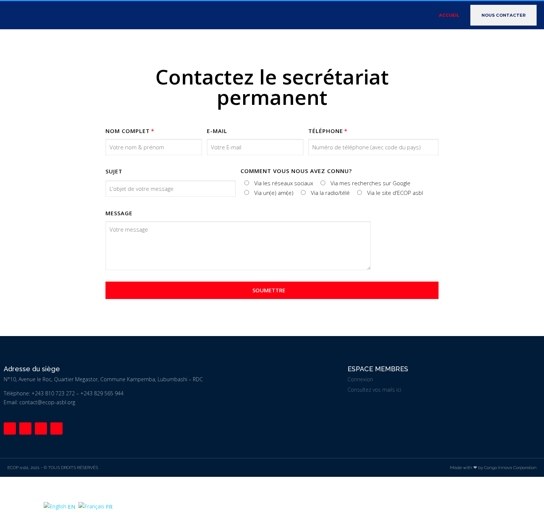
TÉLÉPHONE (325, 130)
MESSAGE (118, 213)
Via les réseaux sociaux (283, 183)
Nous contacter (503, 15)
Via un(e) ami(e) (273, 192)
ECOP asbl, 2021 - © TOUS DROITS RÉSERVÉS (52, 467)
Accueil (449, 15)
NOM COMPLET (127, 130)
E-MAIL (217, 130)
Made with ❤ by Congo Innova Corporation (493, 467)
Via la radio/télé (330, 192)
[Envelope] (56, 428)
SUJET (113, 171)
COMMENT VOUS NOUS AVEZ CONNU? (296, 171)
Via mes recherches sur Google (370, 183)
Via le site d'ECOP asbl (395, 192)
